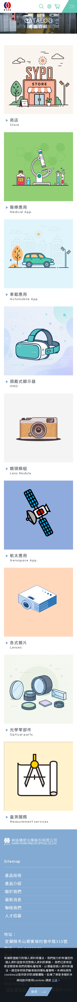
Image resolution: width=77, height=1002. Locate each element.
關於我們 (13, 891)
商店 (14, 122)
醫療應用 (21, 209)
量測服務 (29, 818)
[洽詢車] (57, 6)
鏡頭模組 (20, 470)
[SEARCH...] (41, 6)
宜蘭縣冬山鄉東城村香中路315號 (36, 941)
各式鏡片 (18, 644)
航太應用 (24, 557)
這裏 (55, 980)
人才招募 (13, 916)
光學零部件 (21, 731)
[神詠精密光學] (30, 841)
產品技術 (13, 875)
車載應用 (24, 296)
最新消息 (13, 900)
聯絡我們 (13, 908)
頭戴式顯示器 (23, 383)
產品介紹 (13, 883)
